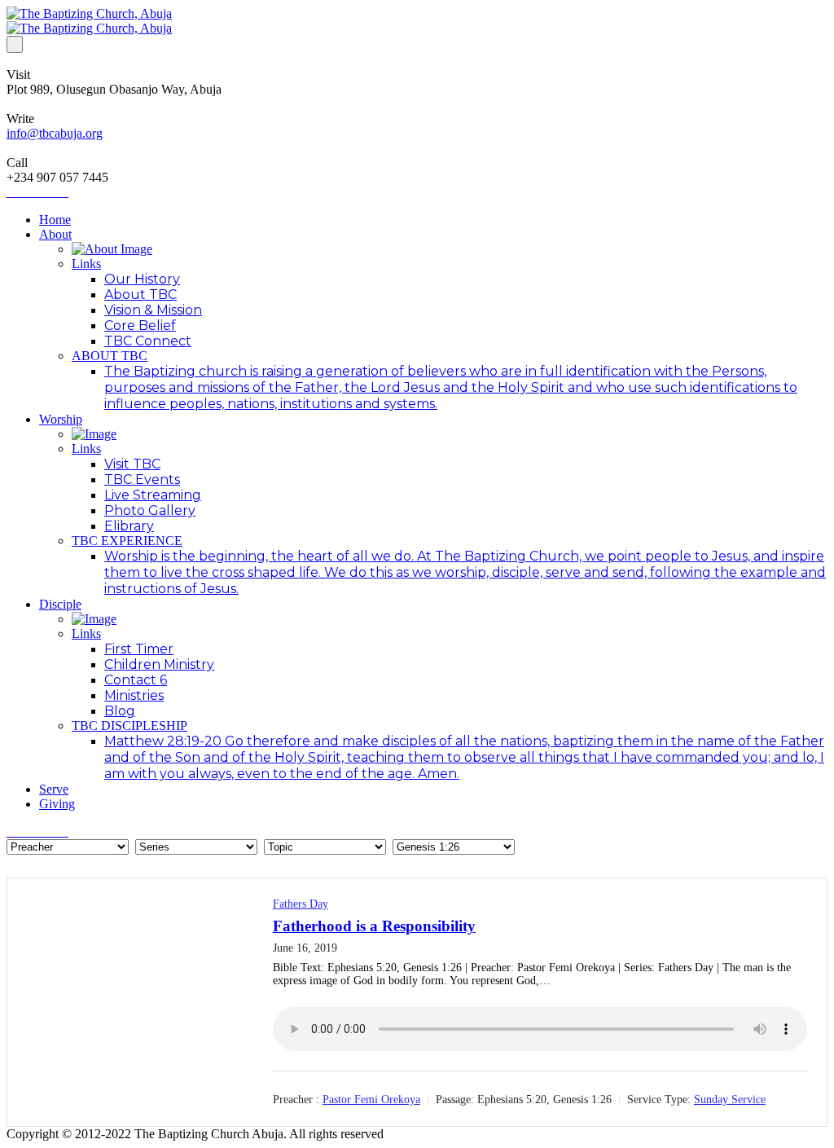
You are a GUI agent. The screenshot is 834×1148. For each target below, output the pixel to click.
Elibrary (129, 526)
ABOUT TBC (109, 356)
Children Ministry (159, 664)
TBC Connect (147, 341)
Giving (57, 804)
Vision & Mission (153, 310)
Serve (53, 789)
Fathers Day (300, 904)
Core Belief (140, 325)
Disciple (60, 604)
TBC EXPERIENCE (127, 541)
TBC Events (142, 479)
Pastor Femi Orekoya (371, 1099)
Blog (119, 711)
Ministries (134, 695)
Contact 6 (135, 680)
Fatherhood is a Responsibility (374, 926)
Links (86, 264)
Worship (60, 419)
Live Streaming (152, 495)
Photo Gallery (149, 510)
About (55, 234)
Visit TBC (132, 464)
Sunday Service (730, 1099)
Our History (142, 279)
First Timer (138, 649)
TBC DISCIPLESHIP (129, 725)
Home (55, 220)
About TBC (140, 294)
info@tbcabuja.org (55, 133)
